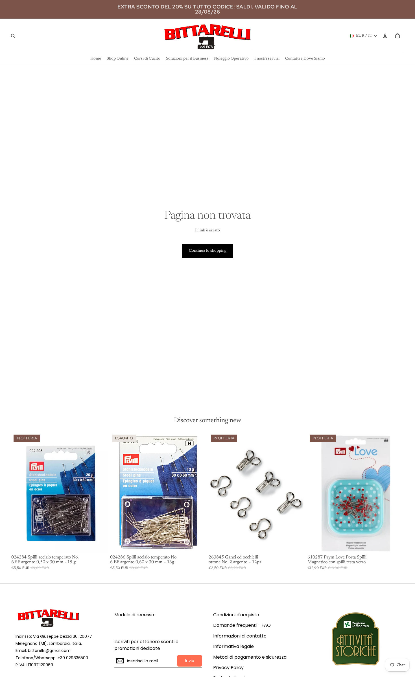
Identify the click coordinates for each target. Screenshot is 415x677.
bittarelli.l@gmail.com (49, 650)
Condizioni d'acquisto (236, 615)
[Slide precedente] (315, 492)
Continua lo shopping (207, 251)
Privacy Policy (228, 668)
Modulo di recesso (134, 615)
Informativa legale (233, 646)
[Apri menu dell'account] (385, 36)
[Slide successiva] (395, 492)
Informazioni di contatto (240, 636)
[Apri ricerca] (13, 36)
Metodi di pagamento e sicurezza (250, 657)
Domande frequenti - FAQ (242, 625)
